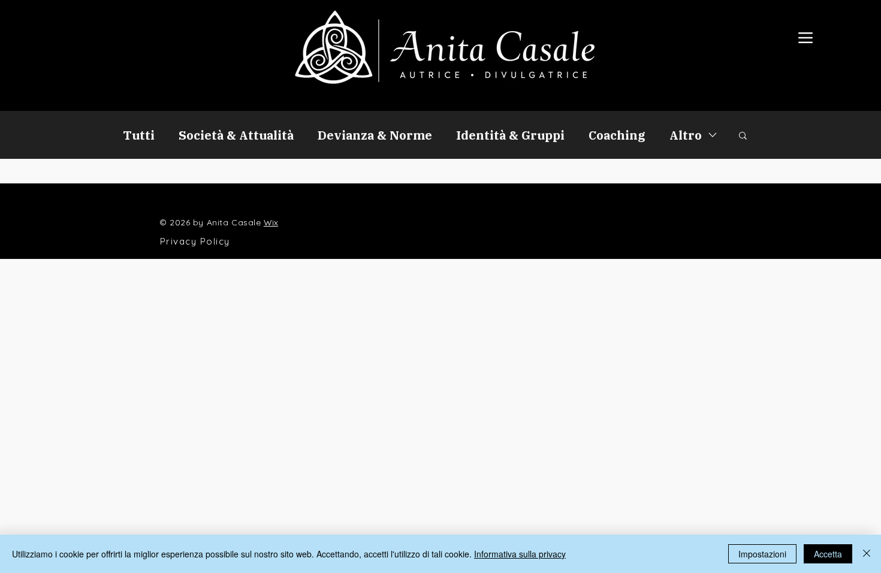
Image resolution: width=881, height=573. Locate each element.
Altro (685, 135)
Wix (271, 222)
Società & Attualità (236, 135)
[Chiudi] (866, 553)
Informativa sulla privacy (520, 554)
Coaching (617, 135)
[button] (743, 136)
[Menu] (805, 37)
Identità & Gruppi (510, 135)
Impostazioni (762, 554)
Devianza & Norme (375, 135)
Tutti (139, 135)
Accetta (828, 554)
